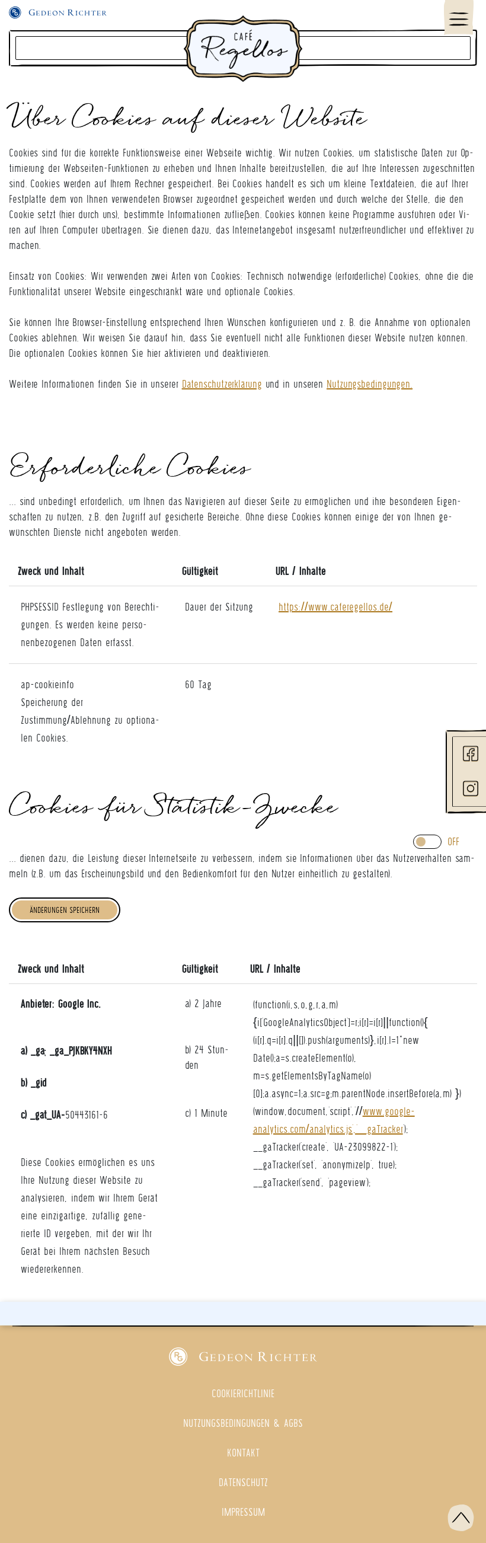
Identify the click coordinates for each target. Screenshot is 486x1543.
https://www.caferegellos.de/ (335, 606)
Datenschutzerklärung (222, 384)
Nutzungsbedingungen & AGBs (243, 1423)
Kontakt (243, 1452)
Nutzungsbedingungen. (370, 384)
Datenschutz (243, 1482)
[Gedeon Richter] (243, 1356)
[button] (460, 1517)
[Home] (243, 48)
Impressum (243, 1512)
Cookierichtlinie (243, 1393)
